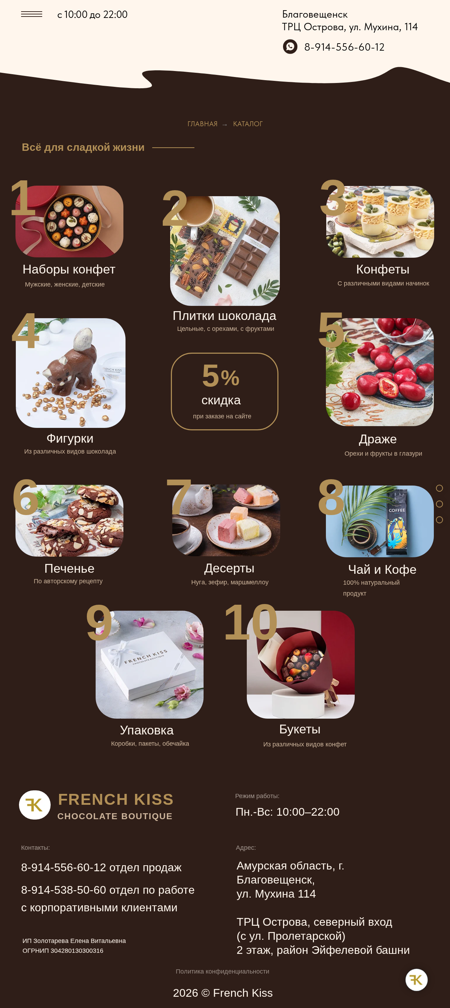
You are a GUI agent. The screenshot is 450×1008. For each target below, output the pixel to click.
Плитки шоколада (224, 315)
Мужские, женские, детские (65, 284)
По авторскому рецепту (68, 581)
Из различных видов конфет (305, 744)
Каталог (248, 124)
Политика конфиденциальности (222, 971)
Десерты (229, 568)
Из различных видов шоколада (70, 451)
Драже (378, 439)
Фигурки (70, 438)
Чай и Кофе (382, 569)
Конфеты (383, 269)
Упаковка (147, 730)
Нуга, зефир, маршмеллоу (230, 582)
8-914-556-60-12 (344, 46)
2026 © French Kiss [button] (223, 993)
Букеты (300, 729)
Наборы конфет (68, 269)
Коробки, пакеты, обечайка (150, 743)
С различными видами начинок (383, 283)
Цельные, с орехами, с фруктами (225, 328)
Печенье (69, 568)
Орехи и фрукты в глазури (383, 453)
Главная (202, 124)
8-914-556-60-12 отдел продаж (101, 867)
